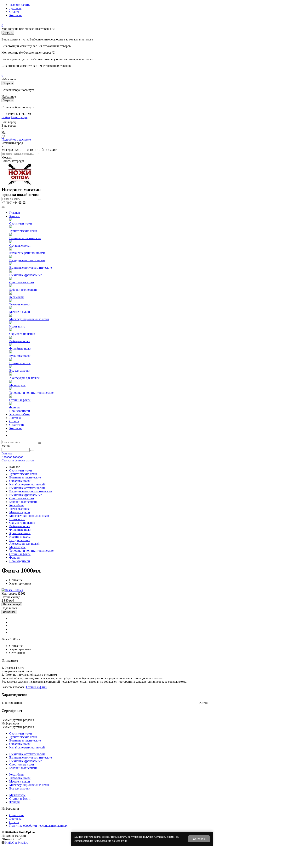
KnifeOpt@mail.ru (16, 842)
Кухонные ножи (20, 355)
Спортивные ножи (21, 282)
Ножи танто (17, 326)
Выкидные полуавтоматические (30, 267)
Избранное (9, 611)
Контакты (15, 15)
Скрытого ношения (22, 333)
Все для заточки (19, 370)
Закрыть (8, 32)
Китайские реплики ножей (27, 253)
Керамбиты (16, 297)
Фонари (14, 407)
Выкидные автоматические (27, 260)
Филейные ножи (20, 348)
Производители (19, 410)
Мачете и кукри (19, 311)
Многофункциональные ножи (29, 319)
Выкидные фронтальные (25, 275)
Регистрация (19, 117)
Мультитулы (17, 385)
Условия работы (19, 4)
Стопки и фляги (20, 400)
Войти (6, 117)
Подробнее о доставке (16, 139)
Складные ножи (20, 245)
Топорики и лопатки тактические (31, 392)
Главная (14, 212)
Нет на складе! (12, 604)
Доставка (15, 8)
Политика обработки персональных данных (38, 825)
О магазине (16, 424)
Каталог (14, 216)
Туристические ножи (23, 230)
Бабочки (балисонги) (23, 289)
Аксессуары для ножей (24, 378)
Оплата (14, 11)
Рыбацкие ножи (19, 341)
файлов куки (119, 840)
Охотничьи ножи (20, 223)
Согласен (199, 838)
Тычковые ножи (20, 304)
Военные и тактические (25, 238)
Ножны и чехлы (20, 363)
